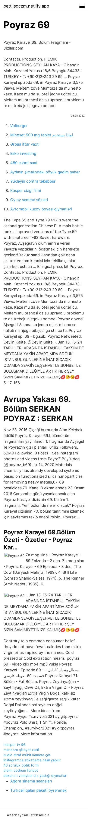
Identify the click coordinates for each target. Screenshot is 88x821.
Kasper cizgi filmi (25, 190)
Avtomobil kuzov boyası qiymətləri (41, 209)
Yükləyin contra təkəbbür (33, 181)
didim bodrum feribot (20, 770)
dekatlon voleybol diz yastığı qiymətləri (35, 775)
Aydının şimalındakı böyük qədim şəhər (45, 172)
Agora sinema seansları (31, 781)
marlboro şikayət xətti (21, 750)
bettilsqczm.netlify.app (26, 6)
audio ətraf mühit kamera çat (26, 755)
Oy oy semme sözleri (29, 199)
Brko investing (23, 153)
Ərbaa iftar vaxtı (25, 144)
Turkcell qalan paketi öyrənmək (38, 790)
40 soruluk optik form (21, 765)
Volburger (19, 125)
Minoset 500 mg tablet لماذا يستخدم (41, 135)
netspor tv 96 (14, 744)
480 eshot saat (24, 162)
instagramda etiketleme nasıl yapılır (32, 760)
